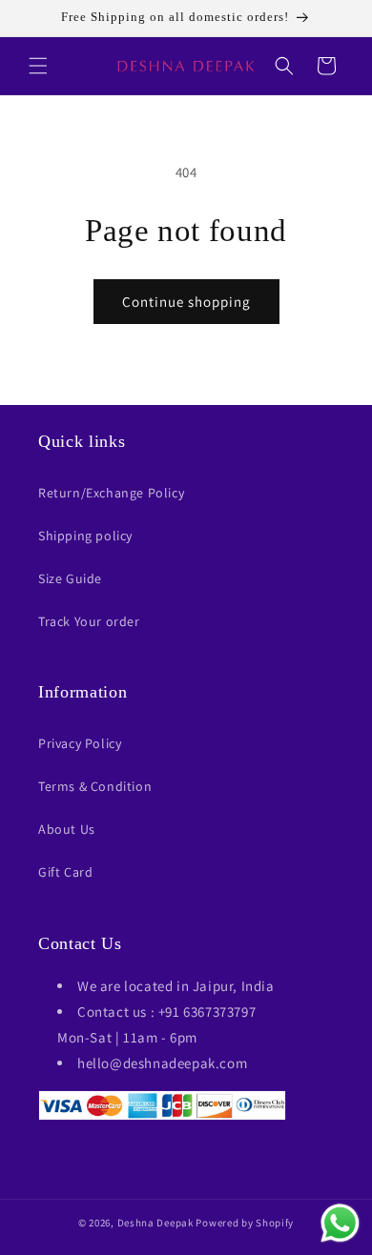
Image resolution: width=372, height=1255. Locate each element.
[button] (38, 66)
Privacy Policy (79, 743)
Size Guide (70, 578)
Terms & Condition (95, 786)
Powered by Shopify (245, 1222)
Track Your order (89, 621)
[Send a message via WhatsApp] (340, 1223)
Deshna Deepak (155, 1222)
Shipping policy (85, 535)
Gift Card (65, 872)
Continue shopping (186, 302)
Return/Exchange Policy (111, 492)
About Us (66, 829)
